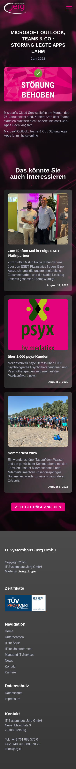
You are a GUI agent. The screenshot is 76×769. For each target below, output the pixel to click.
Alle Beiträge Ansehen (38, 507)
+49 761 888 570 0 (25, 739)
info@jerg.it (13, 749)
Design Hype (27, 571)
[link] (15, 8)
